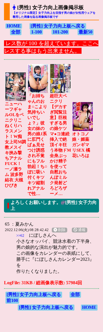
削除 (61, 230)
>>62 (20, 235)
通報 (81, 230)
